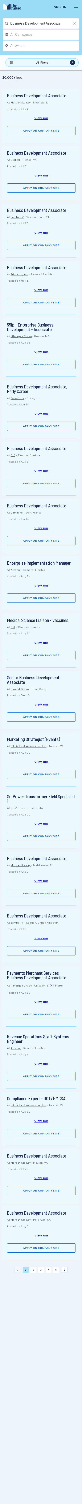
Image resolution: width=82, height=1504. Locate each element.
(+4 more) (56, 986)
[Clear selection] (75, 23)
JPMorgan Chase (21, 336)
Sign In (60, 7)
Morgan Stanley (21, 102)
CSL (13, 627)
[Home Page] (14, 7)
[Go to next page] (65, 1270)
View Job (41, 118)
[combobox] (44, 23)
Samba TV (17, 217)
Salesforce (17, 398)
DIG (13, 455)
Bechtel (15, 160)
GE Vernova (18, 808)
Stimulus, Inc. (19, 274)
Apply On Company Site (41, 130)
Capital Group (20, 689)
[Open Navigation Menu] (75, 7)
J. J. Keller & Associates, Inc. (29, 746)
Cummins (17, 512)
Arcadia (16, 570)
